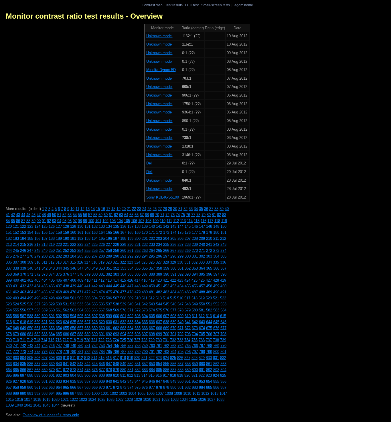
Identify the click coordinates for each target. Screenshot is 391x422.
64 (126, 215)
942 (123, 381)
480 (145, 292)
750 (80, 346)
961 (37, 387)
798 (202, 352)
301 (195, 256)
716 (59, 340)
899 (37, 375)
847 (109, 364)
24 (144, 209)
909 (109, 375)
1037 (211, 399)
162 (87, 232)
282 (59, 256)
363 (195, 268)
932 (52, 381)
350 (102, 268)
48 (44, 215)
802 (9, 358)
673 (195, 328)
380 (95, 274)
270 (195, 250)
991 (30, 393)
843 (80, 364)
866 (23, 370)
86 (18, 221)
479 (138, 292)
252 (66, 250)
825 (173, 358)
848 (116, 364)
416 (130, 280)
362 (188, 268)
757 (130, 346)
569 (116, 310)
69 (152, 215)
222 (73, 244)
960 (30, 387)
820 (137, 358)
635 (145, 322)
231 (138, 244)
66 (137, 215)
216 (30, 244)
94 (59, 221)
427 (209, 280)
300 (188, 256)
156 (45, 232)
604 (145, 316)
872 (66, 370)
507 (116, 298)
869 (45, 370)
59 (100, 215)
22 (134, 209)
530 (59, 304)
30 (175, 209)
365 (209, 268)
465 (37, 292)
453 (173, 286)
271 (202, 250)
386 (138, 274)
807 (45, 358)
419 (152, 280)
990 (23, 393)
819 (130, 358)
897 (23, 375)
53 (70, 215)
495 (30, 298)
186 (37, 238)
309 (30, 262)
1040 (19, 405)
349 (95, 268)
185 (30, 238)
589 (37, 316)
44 (23, 215)
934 (66, 381)
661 (109, 328)
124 (37, 226)
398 (223, 274)
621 (45, 322)
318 (94, 262)
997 (73, 393)
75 (183, 215)
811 (73, 358)
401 (23, 280)
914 (144, 375)
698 (152, 334)
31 (180, 209)
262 (138, 250)
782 (87, 352)
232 (145, 244)
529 (52, 304)
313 (59, 262)
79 (204, 215)
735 (194, 340)
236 (173, 244)
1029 (138, 399)
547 (180, 304)
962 (45, 387)
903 (66, 375)
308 (23, 262)
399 (9, 280)
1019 (46, 399)
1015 (10, 399)
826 (180, 358)
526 (30, 304)
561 (59, 310)
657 (80, 328)
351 (109, 268)
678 (9, 334)
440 (80, 286)
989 (16, 393)
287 (95, 256)
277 (23, 256)
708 (223, 334)
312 (51, 262)
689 (87, 334)
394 (195, 274)
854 (159, 364)
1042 (37, 405)
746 (52, 346)
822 (152, 358)
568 (109, 310)
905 (80, 375)
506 (109, 298)
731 (166, 340)
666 (145, 328)
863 (223, 364)
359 (166, 268)
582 (209, 310)
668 (159, 328)
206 (180, 238)
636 (152, 322)
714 (44, 340)
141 (159, 226)
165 (109, 232)
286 (87, 256)
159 (66, 232)
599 (109, 316)
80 (209, 215)
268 (180, 250)
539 (123, 304)
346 (73, 268)
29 (170, 209)
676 (216, 328)
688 (80, 334)
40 (227, 209)
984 (202, 387)
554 (9, 310)
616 (9, 322)
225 (95, 244)
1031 (156, 399)
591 (52, 316)
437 (59, 286)
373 (45, 274)
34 (196, 209)
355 (138, 268)
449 (145, 286)
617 (16, 322)
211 (216, 238)
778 (59, 352)
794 (173, 352)
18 (113, 209)
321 (116, 262)
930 (37, 381)
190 (66, 238)
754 (109, 346)
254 (80, 250)
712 (30, 340)
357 (152, 268)
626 (80, 322)
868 (37, 370)
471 (80, 292)
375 (59, 274)
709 (9, 340)
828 (194, 358)
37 (211, 209)
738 (216, 340)
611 (195, 316)
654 (59, 328)
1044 (56, 405)
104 (120, 221)
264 (152, 250)
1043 (46, 405)
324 (137, 262)
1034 (184, 399)
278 (30, 256)
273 (216, 250)
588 (30, 316)
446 (123, 286)
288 (102, 256)
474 (102, 292)
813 (87, 358)
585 (9, 316)
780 (73, 352)
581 (202, 310)
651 (37, 328)
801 (223, 352)
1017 (28, 399)
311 (44, 262)
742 (23, 346)
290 (116, 256)
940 (109, 381)
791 (152, 352)
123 (30, 226)
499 (59, 298)
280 (45, 256)
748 (66, 346)
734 (187, 340)
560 (52, 310)
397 (216, 274)
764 (180, 346)
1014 (224, 393)
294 (145, 256)
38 (216, 209)
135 (116, 226)
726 (130, 340)
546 (173, 304)
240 (202, 244)
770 (223, 346)
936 (80, 381)
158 (59, 232)
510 (138, 298)
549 (195, 304)
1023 (83, 399)
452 (166, 286)
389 (159, 274)
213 (9, 244)
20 (124, 209)
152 (16, 232)
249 (45, 250)
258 (109, 250)
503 (87, 298)
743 (30, 346)
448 (138, 286)
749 (73, 346)
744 (37, 346)
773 (23, 352)
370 (23, 274)
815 (101, 358)
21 (129, 209)
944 (138, 381)
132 (95, 226)
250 (52, 250)
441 (87, 286)
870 (52, 370)
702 (180, 334)
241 (209, 244)
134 (109, 226)
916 (159, 375)
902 (59, 375)
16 (103, 209)
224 (87, 244)
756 (123, 346)
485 (180, 292)
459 (216, 286)
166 (116, 232)
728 (144, 340)
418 (144, 280)
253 (73, 250)
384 (123, 274)
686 (66, 334)
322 (123, 262)
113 (183, 221)
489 (209, 292)
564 (80, 310)
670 (173, 328)
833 (9, 364)
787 (123, 352)
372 (37, 274)
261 (130, 250)
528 (45, 304)
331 (187, 262)
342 (45, 268)
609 (180, 316)
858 (188, 364)
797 (195, 352)
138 (138, 226)
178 (202, 232)
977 (152, 387)
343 (52, 268)
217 (37, 244)
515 (173, 298)
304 (216, 256)
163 (95, 232)
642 (195, 322)
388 (152, 274)
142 (166, 226)
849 (123, 364)
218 (45, 244)
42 (13, 215)
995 (59, 393)
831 (216, 358)
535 (95, 304)
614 (216, 316)
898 (30, 375)
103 (113, 221)
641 (188, 322)
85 (13, 221)
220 (59, 244)
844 (87, 364)
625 (73, 322)
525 (23, 304)
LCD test (192, 5)
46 (33, 215)
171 (152, 232)
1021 (65, 399)
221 (66, 244)
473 (95, 292)
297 (166, 256)
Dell (149, 163)
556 (23, 310)
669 (166, 328)
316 (80, 262)
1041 (28, 405)
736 (202, 340)
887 (173, 370)
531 (66, 304)
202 (152, 238)
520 (209, 298)
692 (109, 334)
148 (209, 226)
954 (209, 381)
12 (82, 209)
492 (9, 298)
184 (23, 238)
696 (138, 334)
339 (23, 268)
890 (195, 370)
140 (152, 226)
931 (45, 381)
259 (116, 250)
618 (23, 322)
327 (159, 262)
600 (116, 316)
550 (202, 304)
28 (165, 209)
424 (187, 280)
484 (173, 292)
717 (66, 340)
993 (45, 393)
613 (209, 316)
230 (130, 244)
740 (9, 346)
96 (70, 221)
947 (159, 381)
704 (195, 334)
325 (144, 262)
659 (95, 328)
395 (202, 274)
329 (173, 262)
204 (166, 238)
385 (130, 274)
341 (37, 268)
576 (166, 310)
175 (180, 232)
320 (109, 262)
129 (73, 226)
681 (30, 334)
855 (166, 364)
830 (209, 358)
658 (87, 328)
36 (206, 209)
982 (188, 387)
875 (87, 370)
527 (37, 304)
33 (191, 209)
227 (109, 244)
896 (16, 375)
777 (52, 352)
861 (209, 364)
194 (95, 238)
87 (23, 221)
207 (188, 238)
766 (195, 346)
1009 (178, 393)
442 (95, 286)
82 (219, 215)
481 (152, 292)
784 (102, 352)
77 (193, 215)
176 (188, 232)
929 (30, 381)
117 (210, 221)
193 (87, 238)
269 (188, 250)
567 (102, 310)
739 (223, 340)
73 (173, 215)
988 (9, 393)
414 (116, 280)
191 (73, 238)
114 (190, 221)
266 (166, 250)
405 (52, 280)
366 (216, 268)
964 (59, 387)
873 (73, 370)
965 (66, 387)
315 (73, 262)
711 (23, 340)
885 (159, 370)
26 (155, 209)
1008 (169, 393)
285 (80, 256)
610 (188, 316)
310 (37, 262)
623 (59, 322)
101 (98, 221)
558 (37, 310)
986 (216, 387)
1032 (165, 399)
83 (224, 215)
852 (145, 364)
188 (52, 238)
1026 (110, 399)
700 (166, 334)
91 (44, 221)
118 (217, 221)
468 (59, 292)
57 (90, 215)
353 (123, 268)
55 (80, 215)
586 (16, 316)
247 (30, 250)
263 (145, 250)
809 (59, 358)
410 (87, 280)
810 (66, 358)
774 (30, 352)
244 (9, 250)
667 (152, 328)
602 (130, 316)
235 (166, 244)
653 (52, 328)
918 (173, 375)
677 (223, 328)
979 (166, 387)
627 (87, 322)
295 (152, 256)
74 (178, 215)
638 (166, 322)
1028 (129, 399)
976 (145, 387)
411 (94, 280)
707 (216, 334)
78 (198, 215)
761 (159, 346)
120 (9, 226)
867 (30, 370)
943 (130, 381)
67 (142, 215)
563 (73, 310)
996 (66, 393)
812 (80, 358)
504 (95, 298)
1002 (114, 393)
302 (202, 256)
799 (209, 352)
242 (216, 244)
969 (95, 387)
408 (73, 280)
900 (45, 375)
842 (73, 364)
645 (216, 322)
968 (87, 387)
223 (80, 244)
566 (95, 310)
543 (152, 304)
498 (52, 298)
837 (37, 364)
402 (30, 280)
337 (9, 268)
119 (224, 221)
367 (223, 268)
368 (9, 274)
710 (16, 340)
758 (138, 346)
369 (16, 274)
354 (130, 268)
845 (95, 364)
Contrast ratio (152, 5)
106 (134, 221)
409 (80, 280)
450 (152, 286)
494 (23, 298)
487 (195, 292)
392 (180, 274)
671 (180, 328)
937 (87, 381)
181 (223, 232)
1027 (120, 399)
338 (16, 268)
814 (94, 358)
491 (223, 292)
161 (80, 232)
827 (187, 358)
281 (52, 256)
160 (73, 232)
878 (109, 370)
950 (180, 381)
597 (95, 316)
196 (109, 238)
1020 (56, 399)
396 (209, 274)
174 (173, 232)
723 (109, 340)
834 (16, 364)
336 (223, 262)
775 (37, 352)
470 (73, 292)
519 (202, 298)
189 (59, 238)
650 (30, 328)
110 (162, 221)
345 (66, 268)
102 (105, 221)
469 (66, 292)
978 (159, 387)
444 (109, 286)
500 (66, 298)
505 (102, 298)
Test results (174, 5)
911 (123, 375)
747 (59, 346)
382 (109, 274)
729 (152, 340)
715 (51, 340)
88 (28, 221)
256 (95, 250)
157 (52, 232)
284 (73, 256)
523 (9, 304)
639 (173, 322)
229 (123, 244)
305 (223, 256)
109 (156, 221)
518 (194, 298)
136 (123, 226)
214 (16, 244)
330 (180, 262)
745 (45, 346)
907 (95, 375)
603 (138, 316)
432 (23, 286)
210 (209, 238)
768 (209, 346)
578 (180, 310)
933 (59, 381)
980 (173, 387)
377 (73, 274)
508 (123, 298)
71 (162, 215)
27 (160, 209)
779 (66, 352)
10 (72, 209)
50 (54, 215)
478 (130, 292)
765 (188, 346)
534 (87, 304)
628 (95, 322)
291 (123, 256)
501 (73, 298)
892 (209, 370)
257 (102, 250)
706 (209, 334)
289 (109, 256)
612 (202, 316)
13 (88, 209)
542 (145, 304)
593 (66, 316)
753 (102, 346)
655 (66, 328)
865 (16, 370)
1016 (19, 399)
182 (9, 238)
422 (173, 280)
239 (195, 244)
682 (37, 334)
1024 (92, 399)
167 (123, 232)
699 (159, 334)
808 (52, 358)
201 (145, 238)
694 (123, 334)
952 (195, 381)
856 (173, 364)
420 (159, 280)
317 (87, 262)
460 (223, 286)
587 (23, 316)
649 (23, 328)
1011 (196, 393)
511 (144, 298)
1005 (141, 393)
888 (180, 370)
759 (145, 346)
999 (87, 393)
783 (95, 352)
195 (102, 238)
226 (102, 244)
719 (80, 340)
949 (173, 381)
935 (73, 381)
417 (137, 280)
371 (30, 274)
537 (109, 304)
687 (73, 334)
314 (66, 262)
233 (152, 244)
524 (16, 304)
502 (80, 298)
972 (116, 387)
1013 (214, 393)
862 (216, 364)
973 (123, 387)
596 (87, 316)
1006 (151, 393)
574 (152, 310)
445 (116, 286)
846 (102, 364)
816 (109, 358)
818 (123, 358)
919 (180, 375)
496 (37, 298)
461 (9, 292)
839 (52, 364)
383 (116, 274)
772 (16, 352)
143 (173, 226)
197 (116, 238)
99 (85, 221)
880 (123, 370)
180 (216, 232)
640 (180, 322)
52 (64, 215)
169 (138, 232)
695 (130, 334)
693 (116, 334)
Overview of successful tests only (51, 415)
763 (173, 346)
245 (16, 250)
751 (87, 346)
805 (30, 358)
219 (52, 244)
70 (157, 215)
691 (102, 334)
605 (152, 316)
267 (173, 250)
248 (37, 250)
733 (180, 340)
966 (73, 387)
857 (180, 364)
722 (101, 340)
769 (216, 346)
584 (223, 310)
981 (180, 387)
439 (73, 286)
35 (201, 209)
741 (16, 346)
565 (87, 310)
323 (130, 262)
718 (73, 340)
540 (130, 304)
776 (45, 352)
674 (202, 328)
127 (59, 226)
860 (202, 364)
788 (130, 352)
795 (180, 352)
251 (59, 250)
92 (49, 221)
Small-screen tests (215, 5)
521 (216, 298)
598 (102, 316)
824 (166, 358)
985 (209, 387)
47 (39, 215)
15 (98, 209)
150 (223, 226)
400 (16, 280)
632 (123, 322)
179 (209, 232)
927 (16, 381)
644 (209, 322)
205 (173, 238)
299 (180, 256)
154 (30, 232)
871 (59, 370)
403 (37, 280)
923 (209, 375)
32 (185, 209)
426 (202, 280)
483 (166, 292)
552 (216, 304)
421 (166, 280)
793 (166, 352)
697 (145, 334)
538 (116, 304)
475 (109, 292)
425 (194, 280)
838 (45, 364)
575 (159, 310)
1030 (147, 399)
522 (223, 298)
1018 (37, 399)
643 (202, 322)
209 (202, 238)
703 (188, 334)
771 (9, 352)
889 (188, 370)
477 (123, 292)
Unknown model (159, 36)
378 (80, 274)
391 (173, 274)
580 (195, 310)
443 (102, 286)
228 (116, 244)
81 (214, 215)
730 (159, 340)
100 (91, 221)
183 (16, 238)
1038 (220, 399)
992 (37, 393)
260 (123, 250)
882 (138, 370)
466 (45, 292)
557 (30, 310)
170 (145, 232)
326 (152, 262)
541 (138, 304)
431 (16, 286)
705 (202, 334)
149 (216, 226)
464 (30, 292)
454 (180, 286)
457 (202, 286)
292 (130, 256)
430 (9, 286)
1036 (202, 399)
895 (9, 375)
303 (209, 256)
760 (152, 346)
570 (123, 310)
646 (223, 322)
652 (45, 328)
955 (216, 381)
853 (152, 364)
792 (159, 352)
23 (139, 209)
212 (223, 238)
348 (87, 268)
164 (102, 232)
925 (223, 375)
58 (95, 215)
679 (16, 334)
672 (188, 328)
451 (159, 286)
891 (202, 370)
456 (195, 286)
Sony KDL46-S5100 (162, 197)
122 (23, 226)
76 (188, 215)
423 (180, 280)
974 (130, 387)
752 (95, 346)
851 (138, 364)
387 (145, 274)
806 (37, 358)
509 (130, 298)
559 (45, 310)
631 (116, 322)
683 (45, 334)
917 (166, 375)
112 (176, 221)
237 (180, 244)
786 (116, 352)
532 (73, 304)
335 (216, 262)
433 (30, 286)
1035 (193, 399)
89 (33, 221)
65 (131, 215)
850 (130, 364)
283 (66, 256)
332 (194, 262)
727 (137, 340)
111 (169, 221)
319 (101, 262)
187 (45, 238)
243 (223, 244)
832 (223, 358)
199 (130, 238)
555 (16, 310)
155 (37, 232)
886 (166, 370)
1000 (96, 393)
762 (166, 346)
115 (197, 221)
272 (209, 250)
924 (216, 375)
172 (159, 232)
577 (173, 310)
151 (9, 232)
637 (159, 322)
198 (123, 238)
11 (77, 209)
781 (80, 352)
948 (166, 381)
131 (87, 226)
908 (102, 375)
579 (188, 310)
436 (52, 286)
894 (223, 370)
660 (102, 328)
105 (127, 221)
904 (73, 375)
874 (80, 370)
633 (130, 322)
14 (93, 209)
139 (145, 226)
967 (80, 387)
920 (187, 375)
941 (116, 381)
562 (66, 310)
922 (202, 375)
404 (45, 280)
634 (138, 322)
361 (180, 268)
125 (45, 226)
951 (188, 381)
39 (222, 209)
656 (73, 328)
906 (87, 375)
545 (166, 304)
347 (80, 268)
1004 (132, 393)
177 (195, 232)
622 (52, 322)
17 (108, 209)
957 (9, 387)
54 (75, 215)
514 (166, 298)
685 (59, 334)
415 (123, 280)
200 (138, 238)
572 (138, 310)
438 (66, 286)
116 (203, 221)
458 (209, 286)
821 (144, 358)
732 (173, 340)
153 (23, 232)
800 (216, 352)
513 (159, 298)
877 (102, 370)
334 (209, 262)
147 (202, 226)
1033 (175, 399)
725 (123, 340)
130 (80, 226)
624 (66, 322)
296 (159, 256)
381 (102, 274)
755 (116, 346)
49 (49, 215)
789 (138, 352)
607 (166, 316)
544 (159, 304)
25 (149, 209)
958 (16, 387)
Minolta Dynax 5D (161, 70)
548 (188, 304)
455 (188, 286)
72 (167, 215)
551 (209, 304)
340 (30, 268)
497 (45, 298)
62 (116, 215)
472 (87, 292)
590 (45, 316)
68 (147, 215)
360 (173, 268)
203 (159, 238)
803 (16, 358)
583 (216, 310)
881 (130, 370)
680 (23, 334)
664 (130, 328)
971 (109, 387)
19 (118, 209)
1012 (205, 393)
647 (9, 328)
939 (102, 381)
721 (94, 340)
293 (138, 256)
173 (166, 232)
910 (116, 375)
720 (87, 340)
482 (159, 292)
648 (16, 328)
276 (16, 256)
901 (52, 375)
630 (109, 322)
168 (130, 232)
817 (116, 358)
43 (18, 215)
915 (152, 375)
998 (80, 393)
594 (73, 316)
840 (59, 364)
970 (102, 387)
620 (37, 322)
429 (223, 280)
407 (66, 280)
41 (8, 215)
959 (23, 387)
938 (95, 381)
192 (80, 238)
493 (16, 298)
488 (202, 292)
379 (87, 274)
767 (202, 346)
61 (111, 215)
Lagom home (242, 5)
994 (52, 393)
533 (80, 304)
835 (23, 364)
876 (95, 370)
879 (116, 370)
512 (152, 298)
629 (102, 322)
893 (216, 370)
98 (80, 221)
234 (159, 244)
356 (145, 268)
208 (195, 238)
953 (202, 381)
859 (195, 364)
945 (145, 381)
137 (130, 226)
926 (9, 381)
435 (45, 286)
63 (121, 215)
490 (216, 292)
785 (109, 352)
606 (159, 316)
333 (202, 262)
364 (202, 268)
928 (23, 381)
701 (173, 334)
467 (52, 292)
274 (223, 250)
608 (173, 316)
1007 (160, 393)
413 (109, 280)
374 (52, 274)
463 (23, 292)
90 (39, 221)
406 (59, 280)
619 (30, 322)
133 (102, 226)
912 (130, 375)
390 (166, 274)
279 (37, 256)
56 (85, 215)
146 (195, 226)
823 (159, 358)
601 (123, 316)
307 (16, 262)
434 (37, 286)
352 (116, 268)
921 (194, 375)
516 (180, 298)
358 (159, 268)
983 (195, 387)
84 (8, 221)
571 (130, 310)
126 (52, 226)
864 (9, 370)
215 (23, 244)
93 (54, 221)
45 (28, 215)
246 (23, 250)
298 (173, 256)
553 (223, 304)
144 (180, 226)
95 (64, 221)
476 (116, 292)
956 (223, 381)
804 (23, 358)
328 (166, 262)
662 (116, 328)
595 (80, 316)
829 (202, 358)
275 (9, 256)
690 (95, 334)
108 (148, 221)
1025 (101, 399)
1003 (123, 393)
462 (16, 292)
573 (145, 310)
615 (223, 316)
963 (52, 387)
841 (66, 364)
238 (188, 244)
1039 (10, 405)
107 (141, 221)
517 (187, 298)
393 (188, 274)
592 (59, 316)
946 (152, 381)
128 (66, 226)
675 (209, 328)
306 (9, 262)
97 (75, 221)
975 (138, 387)
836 (30, 364)
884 (152, 370)
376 (66, 274)
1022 (74, 399)
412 (101, 280)
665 (138, 328)
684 (52, 334)
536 (102, 304)
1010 (187, 393)
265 (159, 250)
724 (116, 340)
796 (188, 352)
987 (223, 387)
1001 (105, 393)
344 (59, 268)
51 (59, 215)
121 (16, 226)
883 (145, 370)
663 (123, 328)
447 (130, 286)
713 (37, 340)
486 (188, 292)
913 (137, 375)
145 (188, 226)
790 (145, 352)
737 (209, 340)
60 (106, 215)
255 (87, 250)
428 (216, 280)
